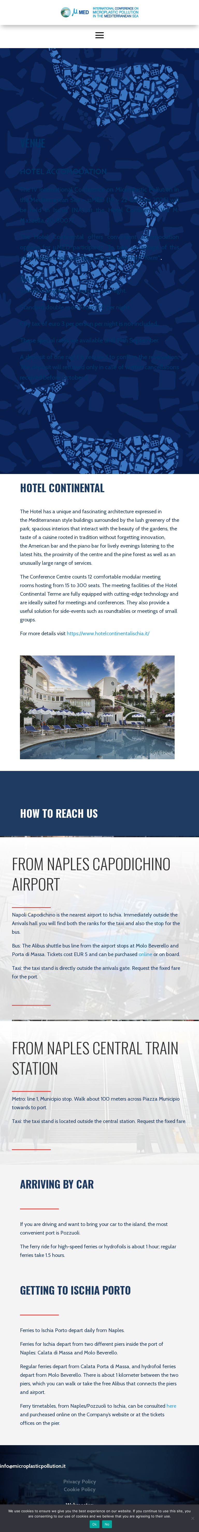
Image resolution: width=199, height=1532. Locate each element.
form (151, 257)
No (107, 1524)
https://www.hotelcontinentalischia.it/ (108, 633)
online (145, 954)
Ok (94, 1524)
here (171, 1406)
